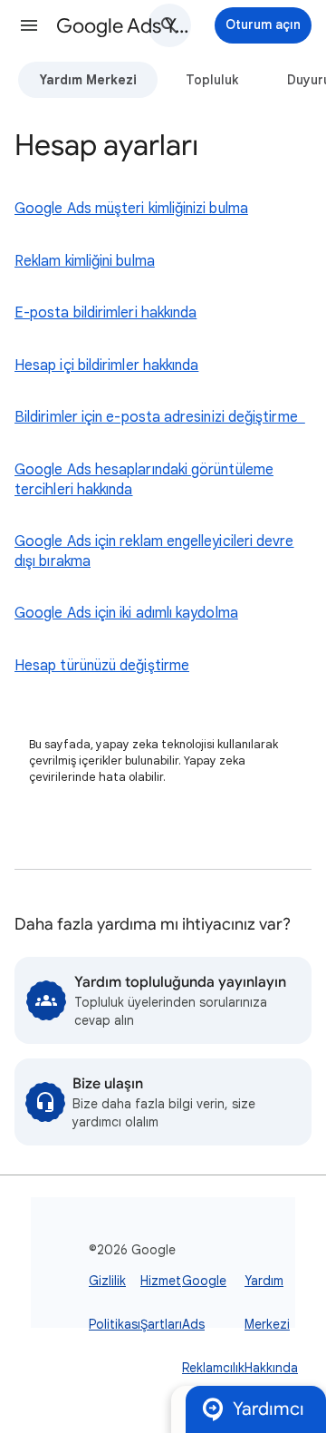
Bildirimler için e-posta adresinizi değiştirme (159, 417)
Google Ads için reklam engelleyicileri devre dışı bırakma (154, 551)
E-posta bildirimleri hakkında (105, 313)
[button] (29, 25)
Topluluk (212, 80)
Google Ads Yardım (123, 26)
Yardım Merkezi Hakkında (271, 1324)
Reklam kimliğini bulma (84, 261)
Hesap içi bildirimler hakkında (106, 365)
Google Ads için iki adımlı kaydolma (126, 613)
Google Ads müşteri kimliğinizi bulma (131, 209)
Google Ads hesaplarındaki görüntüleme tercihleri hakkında (143, 480)
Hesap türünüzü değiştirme (101, 666)
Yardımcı (268, 1409)
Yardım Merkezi (88, 80)
